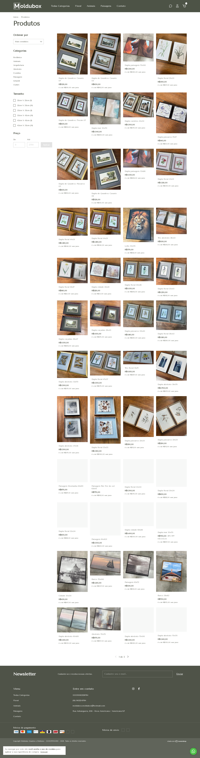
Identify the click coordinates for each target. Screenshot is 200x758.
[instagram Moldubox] (133, 688)
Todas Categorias (60, 6)
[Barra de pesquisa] (170, 6)
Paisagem (17, 77)
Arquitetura (18, 65)
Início (15, 17)
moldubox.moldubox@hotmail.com (89, 706)
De (14, 139)
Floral (78, 6)
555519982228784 (80, 695)
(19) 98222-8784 (79, 700)
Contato (121, 6)
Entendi (44, 752)
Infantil (16, 81)
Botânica (17, 57)
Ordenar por (20, 34)
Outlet (16, 85)
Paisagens (106, 6)
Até (28, 139)
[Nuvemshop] (177, 741)
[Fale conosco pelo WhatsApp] (193, 751)
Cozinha (17, 73)
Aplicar (46, 145)
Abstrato (17, 69)
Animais (91, 6)
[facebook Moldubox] (139, 688)
